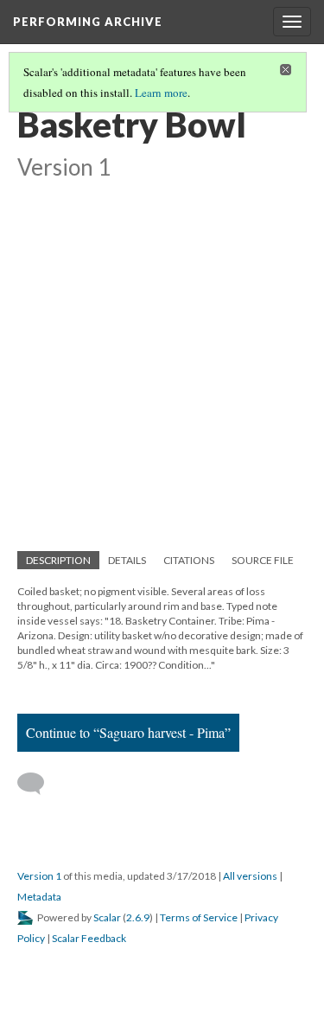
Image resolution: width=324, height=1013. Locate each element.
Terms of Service (199, 917)
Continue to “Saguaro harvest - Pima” (128, 732)
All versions (250, 875)
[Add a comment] (38, 784)
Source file (263, 560)
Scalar (107, 917)
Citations (188, 560)
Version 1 (39, 875)
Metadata (39, 896)
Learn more (161, 92)
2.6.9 (137, 917)
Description (58, 560)
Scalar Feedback (89, 938)
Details (127, 560)
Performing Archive (87, 22)
